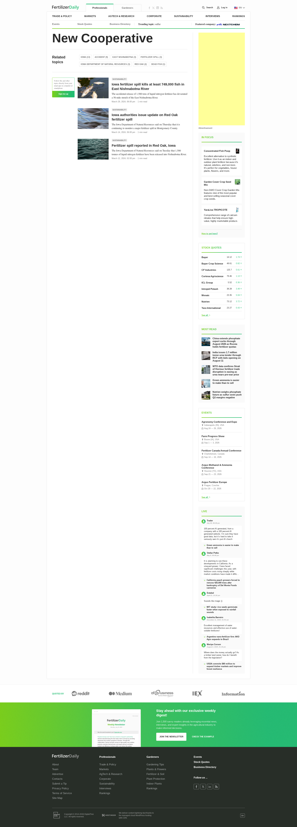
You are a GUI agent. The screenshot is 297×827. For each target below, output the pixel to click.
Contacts (57, 779)
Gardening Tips (155, 764)
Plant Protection (155, 779)
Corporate (154, 16)
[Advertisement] (221, 79)
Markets (90, 16)
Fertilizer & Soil (155, 774)
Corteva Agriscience (212, 276)
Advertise (57, 774)
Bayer (205, 257)
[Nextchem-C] (228, 24)
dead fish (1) (158, 64)
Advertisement (205, 128)
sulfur (158, 24)
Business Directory (120, 24)
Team (55, 769)
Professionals (99, 7)
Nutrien (206, 301)
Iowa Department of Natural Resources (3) (105, 64)
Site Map (57, 798)
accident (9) (101, 57)
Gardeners (127, 7)
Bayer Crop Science (212, 263)
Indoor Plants (154, 783)
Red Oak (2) (141, 64)
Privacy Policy (60, 788)
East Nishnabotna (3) (124, 57)
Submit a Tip (59, 783)
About (55, 764)
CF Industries (209, 270)
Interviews (213, 16)
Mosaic (205, 295)
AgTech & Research (121, 16)
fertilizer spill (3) (151, 57)
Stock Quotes (84, 24)
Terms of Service (62, 793)
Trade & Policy (62, 16)
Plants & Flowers (156, 769)
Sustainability (183, 16)
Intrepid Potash (210, 289)
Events (56, 24)
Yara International (211, 308)
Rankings (238, 16)
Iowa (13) (85, 57)
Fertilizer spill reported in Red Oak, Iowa (144, 145)
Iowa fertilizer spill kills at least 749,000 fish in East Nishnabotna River (148, 86)
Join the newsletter (171, 737)
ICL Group (207, 282)
